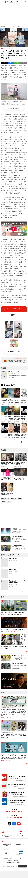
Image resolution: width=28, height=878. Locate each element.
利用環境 (10, 860)
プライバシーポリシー (13, 858)
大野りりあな (13, 498)
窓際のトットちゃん (5, 498)
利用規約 (21, 858)
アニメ (9, 501)
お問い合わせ (16, 860)
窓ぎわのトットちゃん (13, 371)
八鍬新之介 (3, 501)
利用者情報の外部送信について (13, 862)
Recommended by (17, 441)
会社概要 (6, 858)
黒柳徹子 (20, 498)
